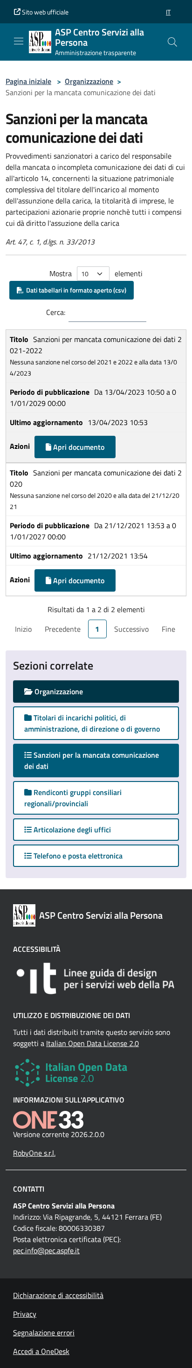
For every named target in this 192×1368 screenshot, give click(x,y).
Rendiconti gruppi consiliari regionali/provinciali (73, 798)
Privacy (24, 1313)
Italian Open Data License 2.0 (92, 1043)
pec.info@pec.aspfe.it (46, 1250)
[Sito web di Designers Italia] (96, 978)
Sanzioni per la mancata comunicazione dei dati (91, 760)
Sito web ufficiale (45, 12)
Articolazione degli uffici (71, 829)
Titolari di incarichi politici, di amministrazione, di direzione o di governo (92, 723)
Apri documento (77, 447)
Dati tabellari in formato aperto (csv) (74, 290)
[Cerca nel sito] (172, 42)
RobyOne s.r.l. (34, 1153)
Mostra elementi (96, 273)
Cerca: (55, 312)
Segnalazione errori (44, 1332)
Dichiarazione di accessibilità (58, 1295)
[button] (168, 12)
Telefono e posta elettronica (77, 855)
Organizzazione (89, 81)
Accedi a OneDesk (41, 1351)
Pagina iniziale (28, 81)
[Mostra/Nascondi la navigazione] (18, 41)
